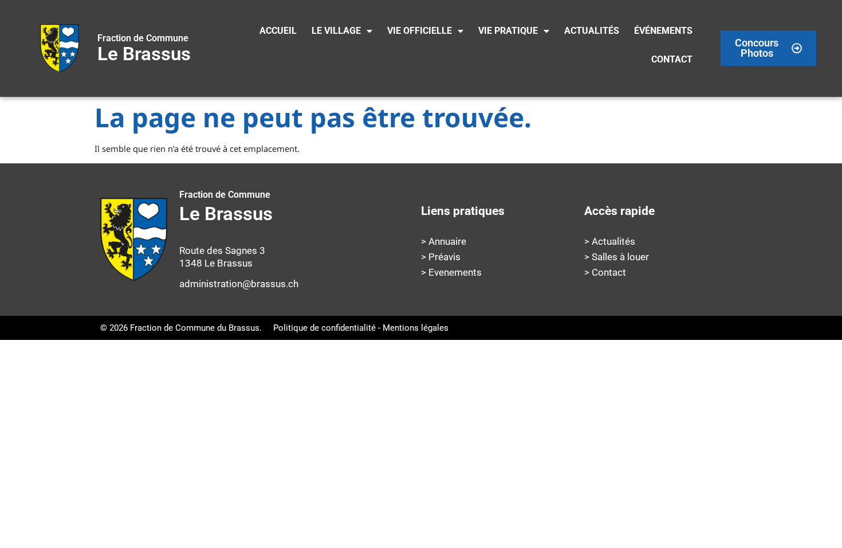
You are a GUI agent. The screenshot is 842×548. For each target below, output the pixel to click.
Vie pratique (508, 30)
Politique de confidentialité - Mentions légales (360, 328)
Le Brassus (144, 49)
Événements (663, 30)
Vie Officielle (419, 30)
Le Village (336, 30)
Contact (672, 59)
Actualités (591, 30)
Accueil (278, 30)
